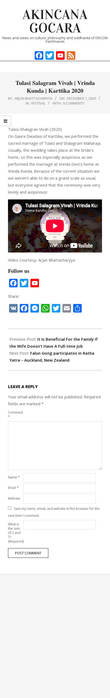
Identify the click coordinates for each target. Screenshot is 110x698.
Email (13, 487)
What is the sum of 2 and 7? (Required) (15, 533)
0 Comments (74, 103)
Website (14, 498)
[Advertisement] (55, 636)
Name (14, 477)
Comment (15, 414)
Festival (38, 103)
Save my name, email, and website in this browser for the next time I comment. (54, 512)
